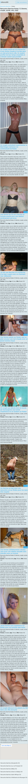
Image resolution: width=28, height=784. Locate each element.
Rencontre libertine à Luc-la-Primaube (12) (11, 766)
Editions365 (4, 2)
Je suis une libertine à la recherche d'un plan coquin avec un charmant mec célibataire (12, 274)
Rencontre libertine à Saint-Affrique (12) (11, 774)
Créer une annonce (22, 2)
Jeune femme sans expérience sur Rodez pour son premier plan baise (12, 626)
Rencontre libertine (5, 6)
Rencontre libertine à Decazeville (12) (10, 763)
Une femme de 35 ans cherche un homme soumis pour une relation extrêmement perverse (12, 216)
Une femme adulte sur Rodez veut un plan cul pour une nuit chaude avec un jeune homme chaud (13, 339)
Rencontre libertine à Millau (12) (9, 768)
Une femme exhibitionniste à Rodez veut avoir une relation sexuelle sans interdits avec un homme (13, 551)
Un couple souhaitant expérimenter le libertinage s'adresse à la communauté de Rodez (13, 147)
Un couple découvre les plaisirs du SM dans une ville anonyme (14, 709)
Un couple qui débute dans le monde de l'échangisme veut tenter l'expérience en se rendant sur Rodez (13, 409)
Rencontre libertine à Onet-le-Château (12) (11, 771)
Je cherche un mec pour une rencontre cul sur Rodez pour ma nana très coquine (14, 490)
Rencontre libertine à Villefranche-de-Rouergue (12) (14, 777)
